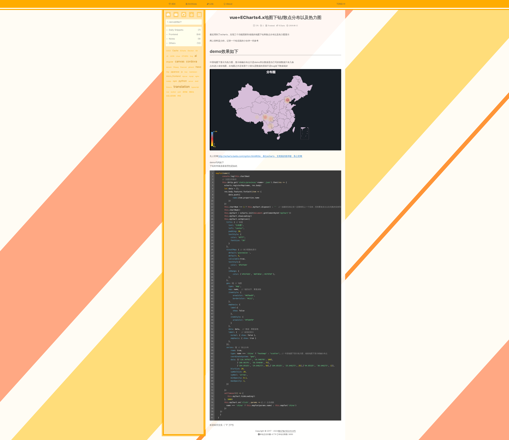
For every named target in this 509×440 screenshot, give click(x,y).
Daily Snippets (176, 29)
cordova (191, 61)
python (183, 81)
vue (167, 92)
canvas (179, 61)
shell (196, 81)
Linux (178, 56)
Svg (191, 56)
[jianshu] (199, 14)
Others (172, 43)
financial (183, 67)
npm (175, 81)
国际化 (191, 92)
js (182, 72)
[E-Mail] (176, 14)
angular (169, 61)
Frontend (173, 34)
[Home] (168, 14)
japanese (175, 72)
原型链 (185, 92)
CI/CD (168, 51)
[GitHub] (183, 14)
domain (169, 67)
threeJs (169, 87)
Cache (175, 50)
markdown (193, 72)
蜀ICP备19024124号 (287, 431)
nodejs (168, 81)
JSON (172, 56)
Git (197, 51)
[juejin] (191, 14)
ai (196, 55)
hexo (198, 66)
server (190, 81)
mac (186, 72)
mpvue (184, 76)
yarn (179, 92)
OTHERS (185, 56)
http (167, 72)
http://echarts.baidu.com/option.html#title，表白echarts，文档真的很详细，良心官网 (260, 156)
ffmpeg (176, 67)
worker (173, 92)
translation (182, 87)
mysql (191, 76)
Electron (191, 51)
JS (167, 56)
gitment (191, 67)
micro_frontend (173, 76)
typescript (195, 87)
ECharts (183, 51)
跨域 (179, 96)
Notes (172, 38)
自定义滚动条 (171, 96)
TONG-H (341, 4)
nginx (197, 76)
